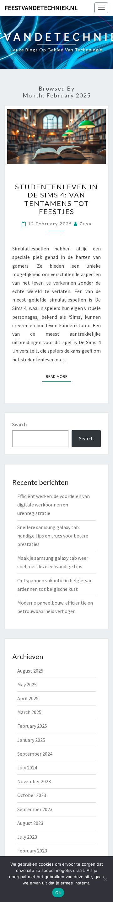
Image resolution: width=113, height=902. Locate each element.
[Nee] (105, 879)
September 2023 (34, 809)
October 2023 (31, 795)
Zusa (85, 223)
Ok (58, 892)
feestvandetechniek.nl (41, 8)
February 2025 (32, 726)
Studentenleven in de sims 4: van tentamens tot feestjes (56, 199)
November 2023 (34, 781)
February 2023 (32, 850)
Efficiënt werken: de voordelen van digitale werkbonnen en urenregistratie (53, 504)
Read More (58, 376)
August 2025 (30, 671)
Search (19, 424)
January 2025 (31, 740)
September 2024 (34, 754)
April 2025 (28, 698)
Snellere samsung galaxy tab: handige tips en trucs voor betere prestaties (52, 535)
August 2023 (30, 823)
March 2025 (29, 712)
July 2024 (27, 767)
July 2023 (27, 837)
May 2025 (27, 684)
